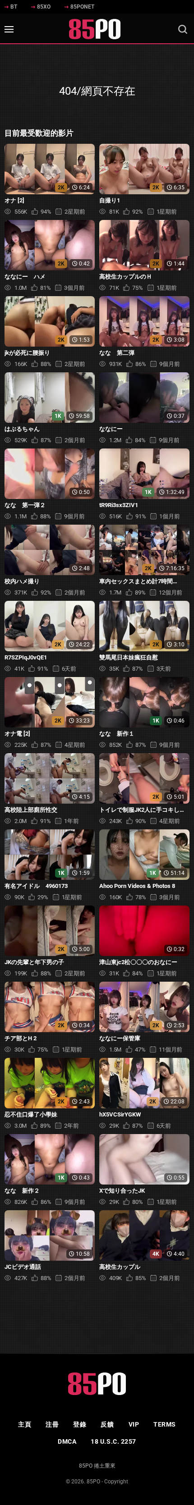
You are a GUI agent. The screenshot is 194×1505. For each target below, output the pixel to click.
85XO (44, 7)
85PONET (82, 7)
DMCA (67, 1441)
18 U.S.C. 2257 (113, 1441)
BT (13, 7)
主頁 (24, 1424)
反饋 (107, 1424)
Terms (164, 1424)
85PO (93, 1481)
